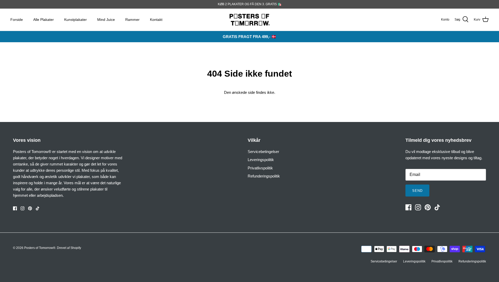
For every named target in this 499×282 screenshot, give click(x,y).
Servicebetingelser (263, 151)
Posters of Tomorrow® (39, 248)
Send (417, 191)
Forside (16, 19)
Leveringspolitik (261, 159)
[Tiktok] (38, 208)
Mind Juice (106, 19)
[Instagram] (22, 208)
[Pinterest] (30, 208)
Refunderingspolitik (264, 176)
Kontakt (156, 19)
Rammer (132, 19)
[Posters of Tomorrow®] (249, 20)
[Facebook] (15, 208)
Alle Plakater (43, 19)
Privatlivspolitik (260, 168)
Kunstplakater (75, 19)
